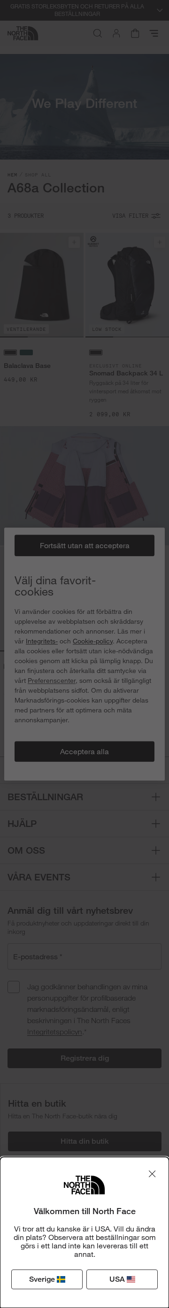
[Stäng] (152, 1173)
